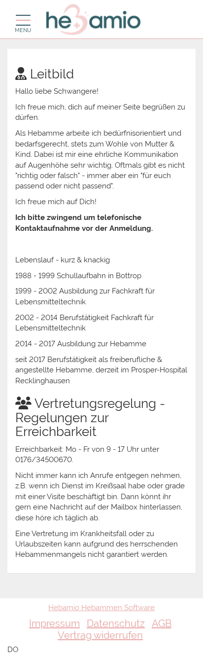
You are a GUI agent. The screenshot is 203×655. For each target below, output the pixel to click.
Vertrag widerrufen (100, 635)
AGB (161, 623)
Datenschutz (116, 623)
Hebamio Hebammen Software (101, 607)
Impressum (54, 623)
